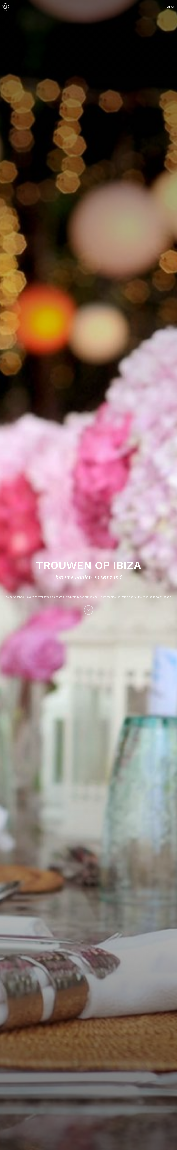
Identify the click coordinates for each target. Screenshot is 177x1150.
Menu (170, 7)
